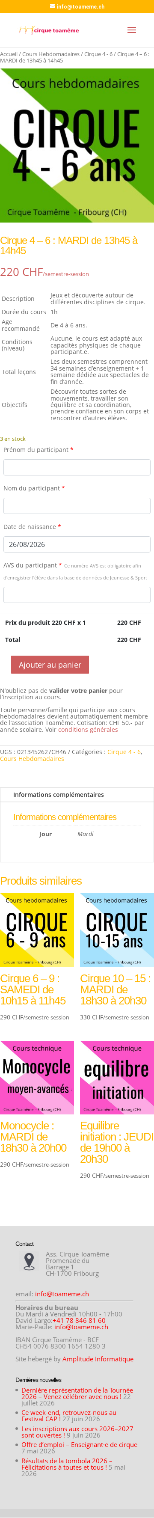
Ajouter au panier (50, 664)
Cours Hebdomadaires (51, 54)
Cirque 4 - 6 (98, 54)
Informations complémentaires (58, 794)
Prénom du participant (38, 450)
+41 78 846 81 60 (79, 1320)
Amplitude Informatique (97, 1359)
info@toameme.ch (62, 1293)
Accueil (9, 54)
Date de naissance (32, 527)
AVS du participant (75, 571)
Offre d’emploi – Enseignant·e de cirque (79, 1444)
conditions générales (88, 729)
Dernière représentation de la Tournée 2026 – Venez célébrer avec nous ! (77, 1393)
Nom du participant (34, 488)
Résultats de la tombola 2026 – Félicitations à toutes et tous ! (67, 1463)
